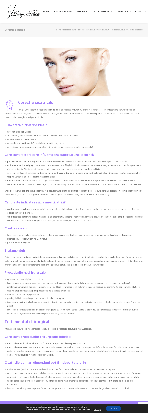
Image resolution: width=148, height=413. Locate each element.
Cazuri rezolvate (102, 11)
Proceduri (82, 11)
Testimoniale (123, 11)
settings (97, 410)
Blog (138, 11)
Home (58, 29)
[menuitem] (47, 11)
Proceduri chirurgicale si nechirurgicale (79, 29)
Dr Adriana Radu (63, 11)
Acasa (46, 11)
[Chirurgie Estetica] (24, 11)
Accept (113, 408)
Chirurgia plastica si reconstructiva (111, 29)
